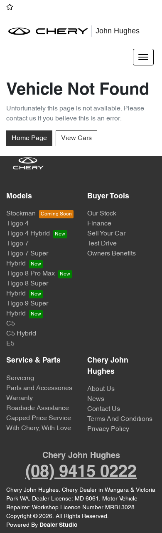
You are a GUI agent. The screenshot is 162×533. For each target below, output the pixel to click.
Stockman (21, 213)
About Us (101, 389)
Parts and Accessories (39, 388)
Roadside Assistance (37, 408)
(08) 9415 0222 (81, 472)
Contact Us (103, 409)
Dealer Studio (58, 525)
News (95, 399)
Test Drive (102, 243)
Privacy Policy (108, 429)
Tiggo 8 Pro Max (30, 273)
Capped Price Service (38, 418)
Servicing (20, 378)
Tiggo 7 (17, 243)
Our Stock (101, 213)
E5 (10, 343)
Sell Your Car (106, 233)
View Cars (76, 138)
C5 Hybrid (21, 333)
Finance (99, 223)
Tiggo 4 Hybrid (28, 233)
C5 (10, 323)
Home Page (29, 138)
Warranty (19, 398)
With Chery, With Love (38, 428)
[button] (143, 57)
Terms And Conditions (119, 419)
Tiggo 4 (17, 223)
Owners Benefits (111, 253)
